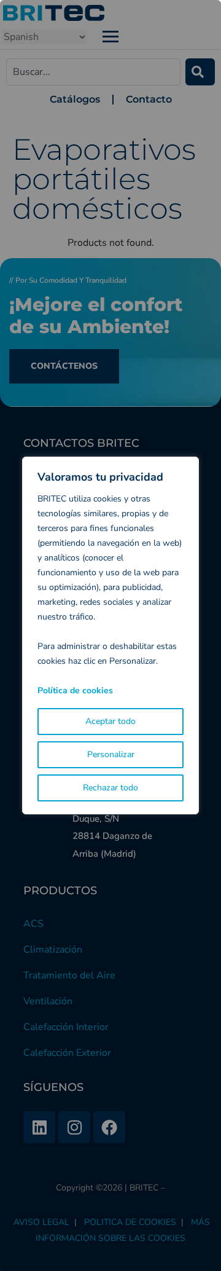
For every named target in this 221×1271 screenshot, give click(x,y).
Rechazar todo (110, 787)
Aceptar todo (110, 721)
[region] (110, 635)
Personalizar (110, 754)
